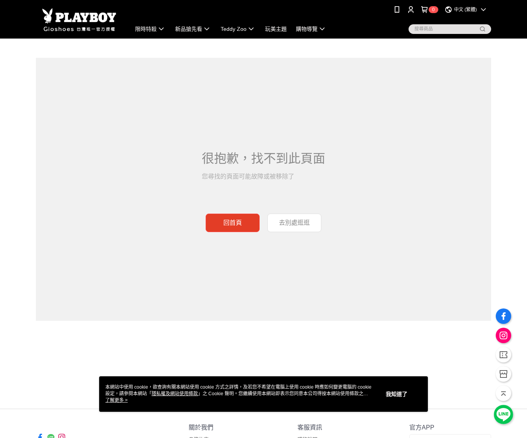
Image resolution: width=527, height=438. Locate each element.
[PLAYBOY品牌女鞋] (79, 20)
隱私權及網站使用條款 (175, 393)
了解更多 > (116, 400)
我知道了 (396, 394)
